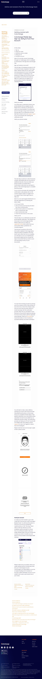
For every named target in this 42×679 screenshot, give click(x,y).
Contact (23, 657)
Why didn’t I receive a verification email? (20, 610)
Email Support (6, 92)
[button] (39, 2)
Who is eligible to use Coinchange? (19, 621)
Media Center (34, 646)
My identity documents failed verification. (21, 605)
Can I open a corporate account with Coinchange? (23, 613)
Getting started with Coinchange (19, 624)
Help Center (4, 24)
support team (31, 114)
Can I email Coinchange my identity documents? (22, 603)
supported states (18, 224)
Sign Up (23, 643)
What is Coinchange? (16, 626)
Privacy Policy (31, 677)
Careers (33, 644)
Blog (23, 654)
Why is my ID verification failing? (19, 611)
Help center (24, 652)
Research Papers (25, 655)
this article (29, 316)
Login (23, 641)
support (16, 424)
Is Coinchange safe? (16, 618)
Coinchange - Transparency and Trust (20, 622)
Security (33, 643)
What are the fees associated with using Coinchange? (23, 619)
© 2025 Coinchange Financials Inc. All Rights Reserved (9, 677)
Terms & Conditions (24, 677)
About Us (34, 641)
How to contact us (16, 600)
